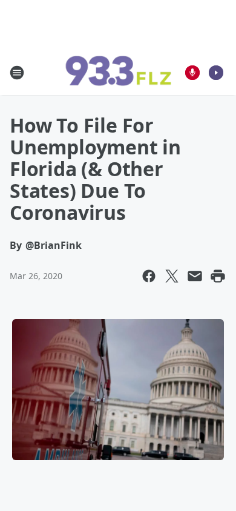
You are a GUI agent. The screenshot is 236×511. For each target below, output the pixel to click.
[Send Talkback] (192, 72)
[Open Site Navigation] (17, 72)
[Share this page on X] (171, 276)
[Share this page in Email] (194, 276)
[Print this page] (217, 276)
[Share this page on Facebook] (148, 276)
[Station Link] (118, 72)
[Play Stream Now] (216, 72)
